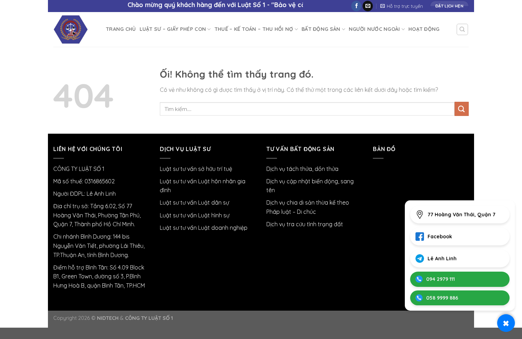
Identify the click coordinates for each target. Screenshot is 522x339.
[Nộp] (462, 109)
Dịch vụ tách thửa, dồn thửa (302, 168)
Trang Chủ (121, 29)
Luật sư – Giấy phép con (173, 29)
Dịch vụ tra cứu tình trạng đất (304, 224)
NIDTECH (108, 318)
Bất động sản (320, 29)
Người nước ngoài (374, 29)
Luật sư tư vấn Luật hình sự (194, 215)
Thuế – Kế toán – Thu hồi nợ (253, 29)
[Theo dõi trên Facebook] (356, 6)
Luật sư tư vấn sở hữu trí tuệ (196, 168)
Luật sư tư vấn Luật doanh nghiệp (204, 227)
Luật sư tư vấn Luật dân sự (194, 202)
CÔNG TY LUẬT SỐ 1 (149, 318)
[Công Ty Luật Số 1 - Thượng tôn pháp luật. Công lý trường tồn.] (74, 29)
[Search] (462, 29)
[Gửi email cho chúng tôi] (368, 6)
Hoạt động (424, 29)
